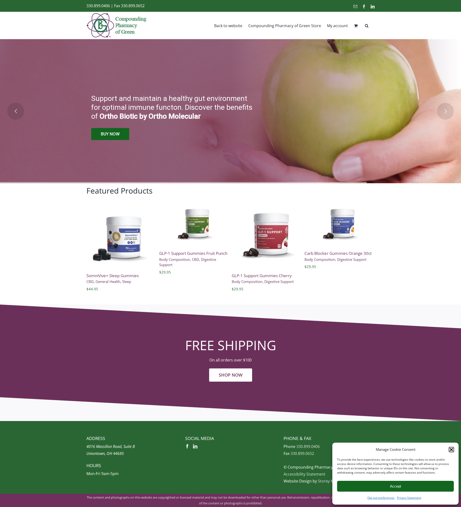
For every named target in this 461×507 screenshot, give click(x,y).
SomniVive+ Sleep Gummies (112, 275)
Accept (395, 486)
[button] (451, 449)
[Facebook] (187, 446)
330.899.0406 (98, 5)
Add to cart (123, 231)
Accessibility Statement (304, 474)
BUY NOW (109, 135)
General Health (108, 281)
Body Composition (174, 259)
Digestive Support (279, 281)
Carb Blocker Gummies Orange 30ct (338, 253)
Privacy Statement (409, 498)
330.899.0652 (133, 5)
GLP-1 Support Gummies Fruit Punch (193, 253)
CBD (90, 281)
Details (123, 238)
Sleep (126, 281)
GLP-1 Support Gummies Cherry (262, 275)
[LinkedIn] (195, 446)
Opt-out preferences (380, 498)
